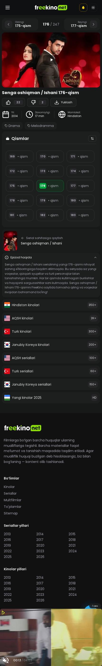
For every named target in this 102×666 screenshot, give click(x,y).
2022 (8, 551)
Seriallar (10, 493)
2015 (72, 534)
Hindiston (74, 116)
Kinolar (9, 486)
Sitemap (11, 513)
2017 (39, 539)
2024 (73, 551)
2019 (7, 545)
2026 (40, 556)
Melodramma (42, 125)
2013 (7, 534)
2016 (7, 539)
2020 (40, 545)
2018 (72, 539)
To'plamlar (12, 506)
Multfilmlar (12, 500)
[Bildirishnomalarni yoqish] (83, 8)
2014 (14, 116)
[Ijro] (51, 60)
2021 (72, 545)
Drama (14, 125)
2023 (40, 551)
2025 (8, 556)
